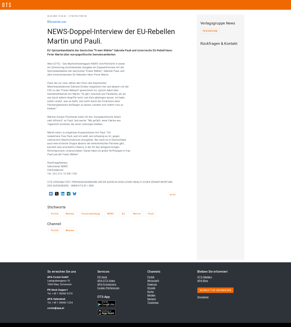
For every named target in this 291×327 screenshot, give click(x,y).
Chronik (151, 288)
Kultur (150, 291)
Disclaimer (203, 297)
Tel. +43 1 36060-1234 (60, 302)
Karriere (151, 299)
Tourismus (153, 302)
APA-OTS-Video (106, 280)
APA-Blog (202, 280)
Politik (150, 277)
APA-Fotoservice (106, 284)
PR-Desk (102, 277)
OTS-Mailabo (204, 277)
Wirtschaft (153, 280)
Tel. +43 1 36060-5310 (60, 293)
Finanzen (152, 284)
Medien (151, 295)
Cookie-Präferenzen (108, 288)
